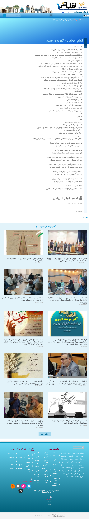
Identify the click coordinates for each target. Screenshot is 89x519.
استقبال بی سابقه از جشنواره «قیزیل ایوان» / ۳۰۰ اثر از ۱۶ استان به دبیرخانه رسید (22, 299)
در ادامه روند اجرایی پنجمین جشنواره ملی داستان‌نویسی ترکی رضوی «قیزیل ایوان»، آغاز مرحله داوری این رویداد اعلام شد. (67, 342)
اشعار (78, 20)
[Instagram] (20, 491)
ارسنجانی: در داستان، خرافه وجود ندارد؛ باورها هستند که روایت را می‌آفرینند (69, 422)
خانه (82, 20)
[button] (51, 15)
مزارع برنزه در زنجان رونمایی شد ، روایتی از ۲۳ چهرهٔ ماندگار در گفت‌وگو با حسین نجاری (67, 260)
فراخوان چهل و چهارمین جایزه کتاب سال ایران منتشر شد (25, 260)
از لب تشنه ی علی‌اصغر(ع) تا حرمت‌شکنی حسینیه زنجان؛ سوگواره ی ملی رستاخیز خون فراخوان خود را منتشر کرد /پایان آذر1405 (23, 342)
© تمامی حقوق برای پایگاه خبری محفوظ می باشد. (56, 515)
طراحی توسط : (37, 516)
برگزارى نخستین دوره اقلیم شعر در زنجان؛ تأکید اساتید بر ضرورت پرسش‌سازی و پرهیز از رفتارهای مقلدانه (24, 423)
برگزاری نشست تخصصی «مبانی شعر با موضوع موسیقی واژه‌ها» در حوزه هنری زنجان (25, 382)
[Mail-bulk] (18, 486)
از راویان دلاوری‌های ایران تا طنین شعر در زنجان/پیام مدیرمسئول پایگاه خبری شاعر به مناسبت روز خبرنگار (66, 382)
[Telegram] (28, 486)
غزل (74, 20)
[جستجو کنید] (4, 15)
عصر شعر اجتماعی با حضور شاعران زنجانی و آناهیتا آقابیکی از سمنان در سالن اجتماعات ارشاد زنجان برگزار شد (67, 300)
